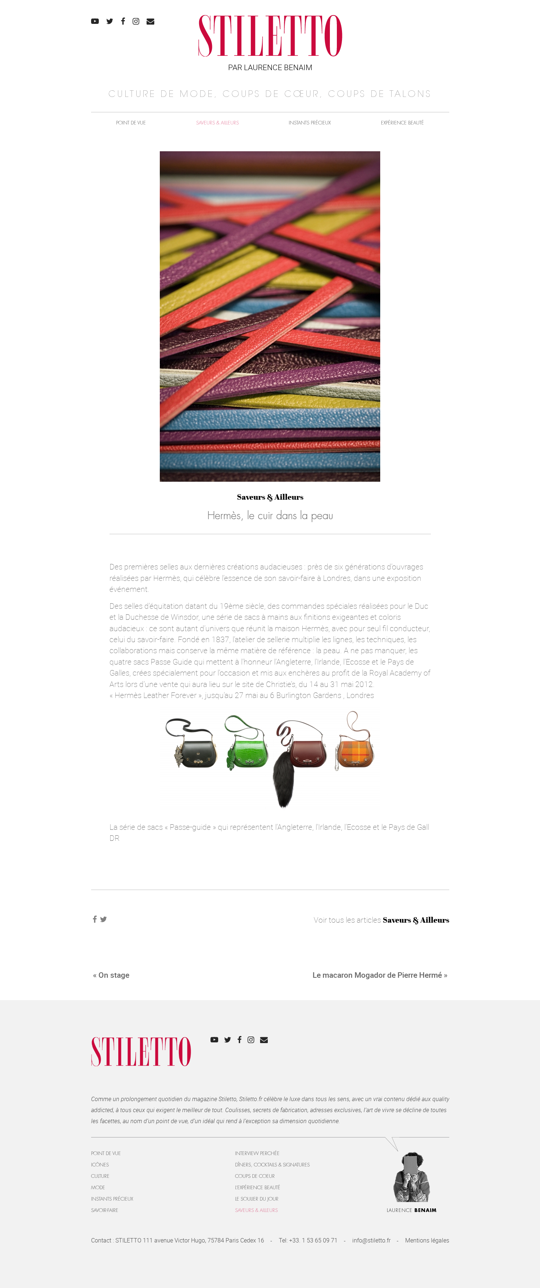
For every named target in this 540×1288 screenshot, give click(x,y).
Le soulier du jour (256, 1199)
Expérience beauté (402, 122)
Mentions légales (427, 1240)
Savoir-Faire (104, 1210)
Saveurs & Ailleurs (217, 122)
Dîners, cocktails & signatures (272, 1164)
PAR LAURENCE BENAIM (270, 67)
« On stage (111, 975)
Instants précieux (310, 122)
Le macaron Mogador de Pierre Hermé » (380, 975)
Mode (98, 1187)
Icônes (100, 1164)
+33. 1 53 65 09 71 (313, 1240)
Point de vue (131, 122)
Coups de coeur (255, 1176)
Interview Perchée (257, 1153)
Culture (100, 1176)
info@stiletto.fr (371, 1240)
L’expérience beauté (257, 1187)
